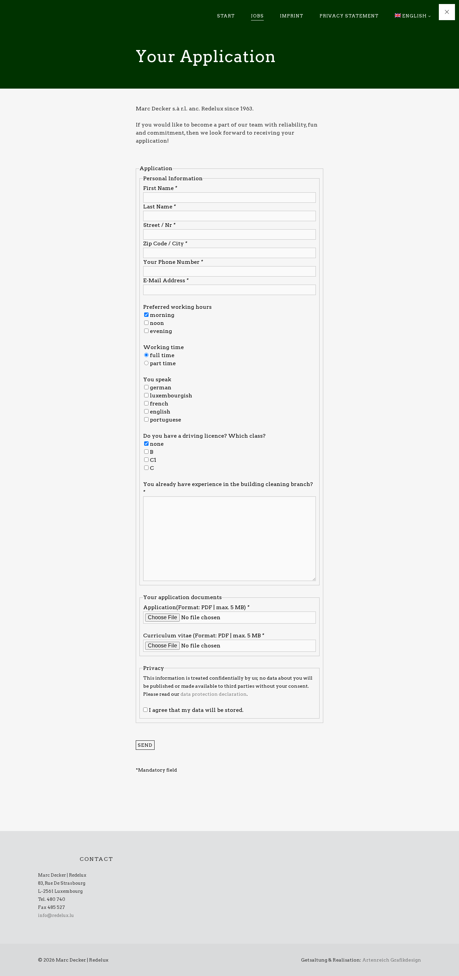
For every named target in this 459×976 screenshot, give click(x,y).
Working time (163, 347)
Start (226, 15)
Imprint (291, 15)
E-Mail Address (166, 280)
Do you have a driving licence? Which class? (204, 436)
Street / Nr (159, 225)
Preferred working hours (177, 307)
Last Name (159, 206)
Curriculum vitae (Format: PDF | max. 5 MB (203, 635)
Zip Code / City (165, 243)
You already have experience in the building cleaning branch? (228, 488)
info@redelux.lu (56, 915)
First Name (160, 188)
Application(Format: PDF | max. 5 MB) (196, 607)
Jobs (257, 15)
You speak (157, 379)
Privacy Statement (349, 15)
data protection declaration (213, 694)
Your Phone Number (173, 262)
